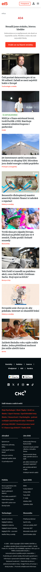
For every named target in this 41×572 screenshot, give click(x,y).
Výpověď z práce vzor (9, 502)
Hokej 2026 (26, 492)
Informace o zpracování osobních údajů (16, 559)
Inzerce (29, 364)
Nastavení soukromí (12, 561)
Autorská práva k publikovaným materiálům (20, 553)
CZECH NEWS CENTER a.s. (28, 544)
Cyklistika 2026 (28, 504)
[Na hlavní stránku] (5, 3)
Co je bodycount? (7, 461)
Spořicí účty (27, 522)
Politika (5, 480)
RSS (21, 368)
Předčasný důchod (29, 519)
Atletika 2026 (27, 501)
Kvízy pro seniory (7, 455)
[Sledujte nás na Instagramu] (23, 384)
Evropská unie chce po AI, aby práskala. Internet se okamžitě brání (20, 309)
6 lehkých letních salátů (30, 472)
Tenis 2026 (26, 495)
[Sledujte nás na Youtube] (28, 384)
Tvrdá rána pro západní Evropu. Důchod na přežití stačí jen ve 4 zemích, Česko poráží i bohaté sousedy (18, 236)
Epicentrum (5, 442)
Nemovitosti (13, 417)
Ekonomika (27, 513)
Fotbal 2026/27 (28, 489)
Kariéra (30, 368)
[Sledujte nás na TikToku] (32, 384)
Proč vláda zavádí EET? (9, 496)
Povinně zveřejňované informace (25, 566)
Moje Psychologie (8, 410)
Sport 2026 (27, 480)
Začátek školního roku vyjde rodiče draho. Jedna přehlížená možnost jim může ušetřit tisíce (20, 345)
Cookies (33, 559)
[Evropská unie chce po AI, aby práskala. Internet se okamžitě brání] (20, 294)
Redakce (19, 364)
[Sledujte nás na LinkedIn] (8, 384)
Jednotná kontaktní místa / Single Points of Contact (20, 564)
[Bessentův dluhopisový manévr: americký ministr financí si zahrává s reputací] (20, 181)
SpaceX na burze (7, 519)
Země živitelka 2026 (29, 534)
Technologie (6, 513)
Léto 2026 (27, 436)
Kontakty (8, 364)
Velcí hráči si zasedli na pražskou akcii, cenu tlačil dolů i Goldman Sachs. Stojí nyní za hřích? (18, 274)
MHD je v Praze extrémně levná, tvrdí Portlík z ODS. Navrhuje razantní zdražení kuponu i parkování (18, 122)
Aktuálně (5, 436)
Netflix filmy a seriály (8, 534)
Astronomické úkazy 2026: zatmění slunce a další (30, 456)
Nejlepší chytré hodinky (9, 528)
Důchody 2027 (27, 528)
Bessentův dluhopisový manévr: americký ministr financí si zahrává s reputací (20, 198)
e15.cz (4, 13)
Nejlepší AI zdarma (8, 525)
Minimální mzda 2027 (30, 531)
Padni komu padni (8, 499)
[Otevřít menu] (38, 3)
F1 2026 (25, 498)
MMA (25, 486)
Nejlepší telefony (7, 522)
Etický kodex (9, 566)
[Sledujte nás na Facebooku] (18, 384)
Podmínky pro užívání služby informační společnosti (20, 556)
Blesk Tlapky (21, 410)
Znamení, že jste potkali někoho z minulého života (30, 449)
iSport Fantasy (14, 414)
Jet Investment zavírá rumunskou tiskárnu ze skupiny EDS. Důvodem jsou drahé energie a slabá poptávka (20, 160)
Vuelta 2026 (26, 428)
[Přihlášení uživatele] (33, 3)
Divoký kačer (6, 506)
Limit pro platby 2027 (30, 525)
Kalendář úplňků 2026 (9, 458)
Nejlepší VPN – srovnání (9, 531)
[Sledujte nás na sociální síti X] (13, 384)
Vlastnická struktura (27, 561)
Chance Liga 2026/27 (12, 428)
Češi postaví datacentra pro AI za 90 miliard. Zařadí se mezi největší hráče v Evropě (19, 80)
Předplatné (12, 368)
